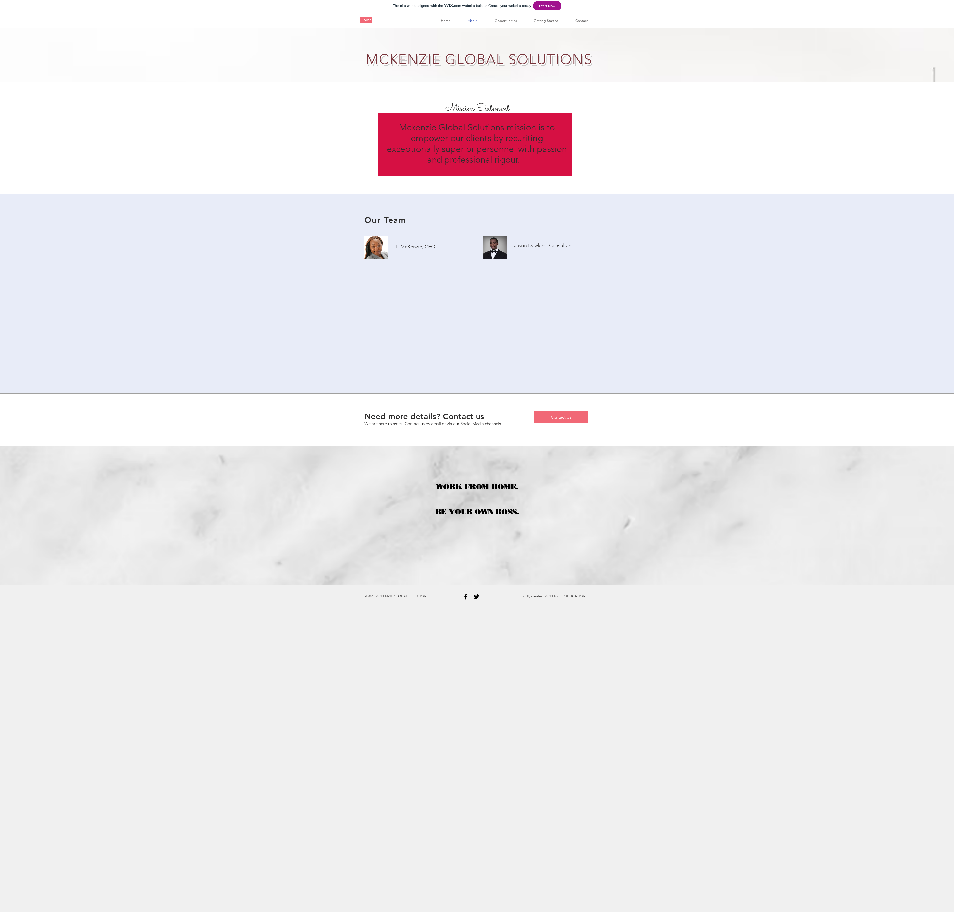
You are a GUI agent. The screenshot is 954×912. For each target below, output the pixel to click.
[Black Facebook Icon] (466, 596)
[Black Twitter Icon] (476, 596)
